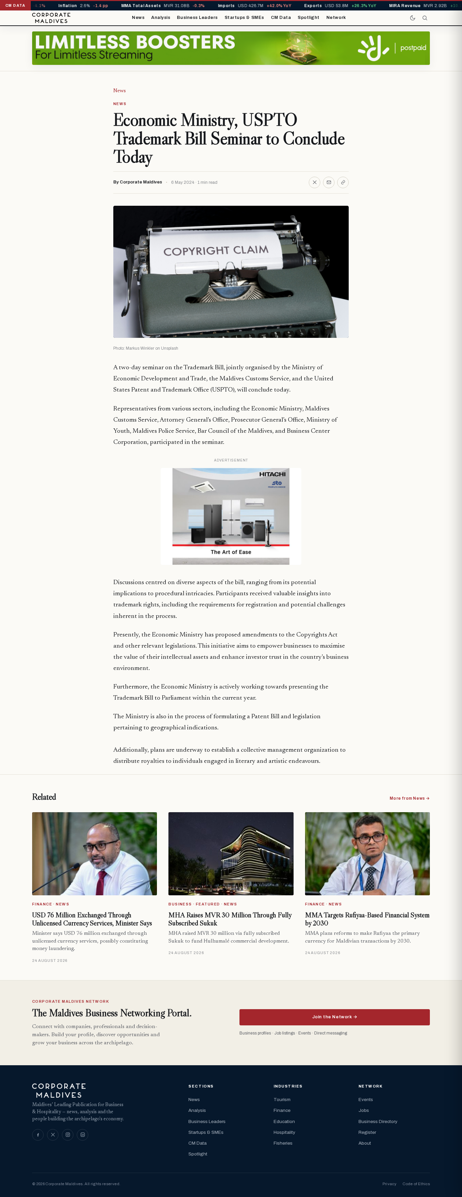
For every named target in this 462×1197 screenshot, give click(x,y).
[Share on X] (314, 182)
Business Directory (378, 1121)
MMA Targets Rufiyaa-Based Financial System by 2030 (367, 919)
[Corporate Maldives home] (51, 18)
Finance (282, 1110)
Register (367, 1132)
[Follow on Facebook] (38, 1135)
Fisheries (283, 1143)
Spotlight (309, 17)
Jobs (364, 1110)
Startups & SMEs (244, 17)
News (138, 17)
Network (336, 17)
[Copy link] (343, 182)
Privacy (389, 1184)
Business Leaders (197, 17)
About (365, 1143)
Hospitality (284, 1132)
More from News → (410, 798)
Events (366, 1099)
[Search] (425, 18)
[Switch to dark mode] (413, 18)
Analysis (160, 17)
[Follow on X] (53, 1135)
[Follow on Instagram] (67, 1135)
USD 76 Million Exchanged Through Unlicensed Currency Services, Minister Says (92, 919)
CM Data (281, 17)
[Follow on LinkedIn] (82, 1135)
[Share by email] (328, 182)
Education (284, 1121)
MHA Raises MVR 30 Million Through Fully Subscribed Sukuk (229, 919)
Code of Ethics (416, 1184)
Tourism (282, 1099)
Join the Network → (334, 1017)
